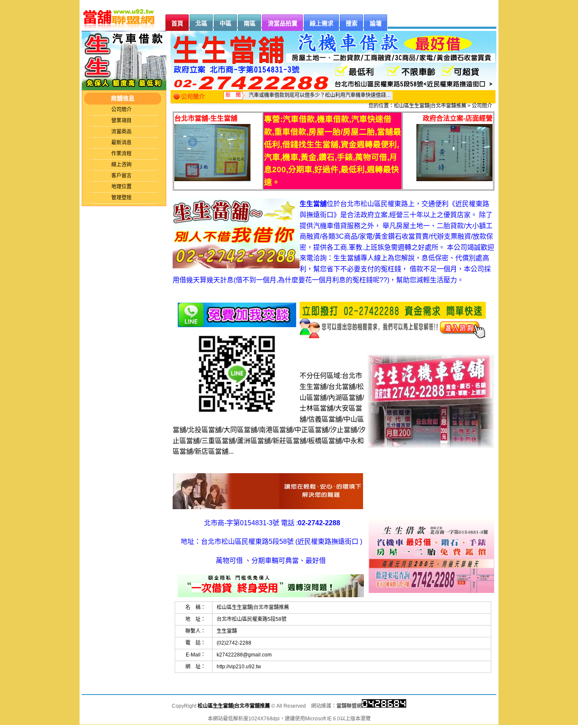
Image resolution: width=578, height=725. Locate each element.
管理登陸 (121, 198)
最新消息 (121, 143)
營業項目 (121, 121)
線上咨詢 (121, 165)
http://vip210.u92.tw (239, 667)
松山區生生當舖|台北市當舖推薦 (430, 106)
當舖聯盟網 (349, 706)
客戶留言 (121, 176)
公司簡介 (121, 110)
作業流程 (121, 154)
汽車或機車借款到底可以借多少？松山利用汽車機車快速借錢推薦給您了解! (321, 95)
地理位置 (121, 187)
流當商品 (121, 132)
